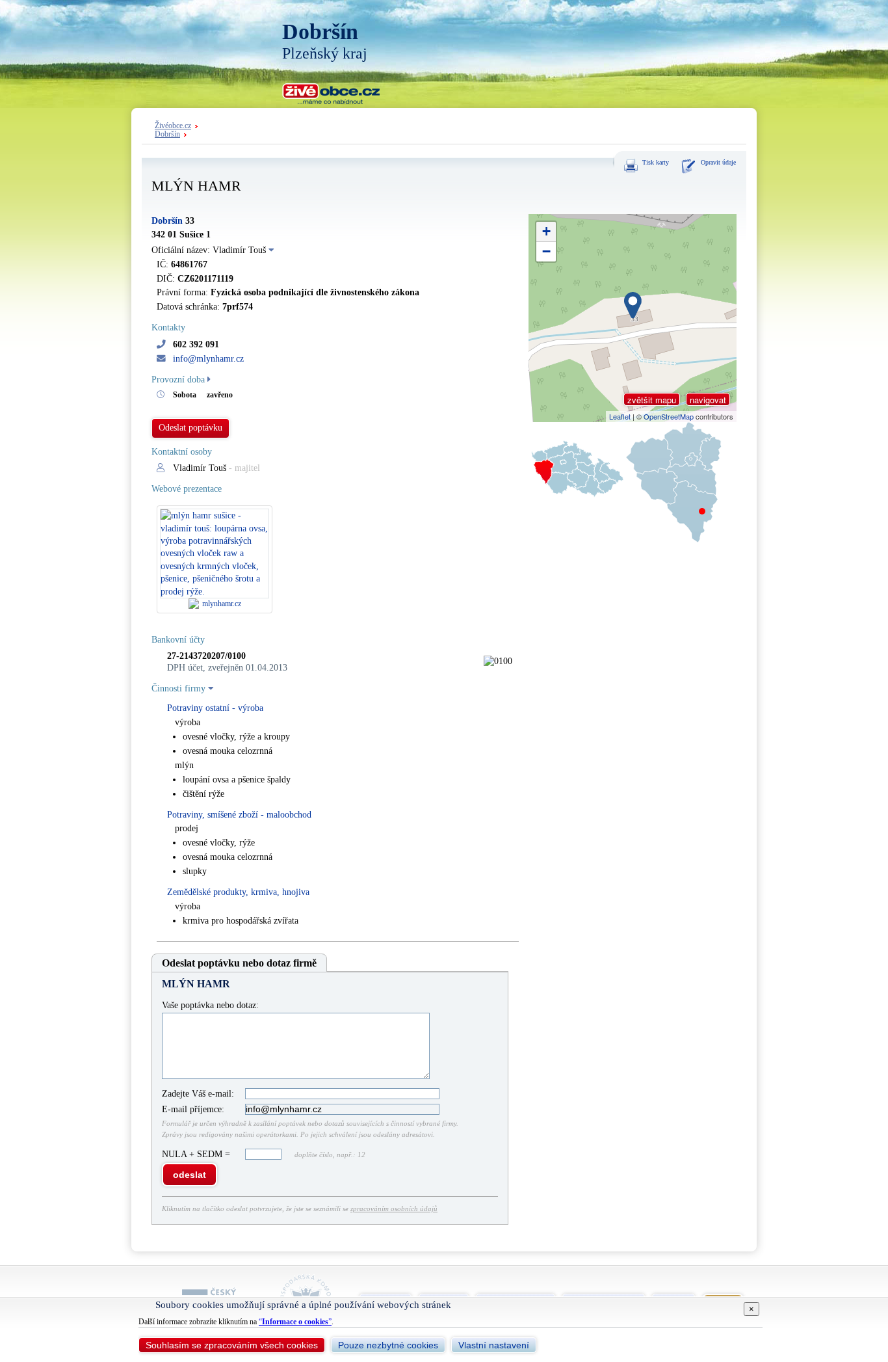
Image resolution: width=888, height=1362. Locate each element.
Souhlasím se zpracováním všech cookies (232, 1345)
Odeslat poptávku (190, 428)
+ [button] (546, 231)
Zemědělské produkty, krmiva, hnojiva (238, 892)
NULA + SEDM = (197, 1154)
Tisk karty (655, 162)
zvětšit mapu (651, 400)
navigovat (708, 400)
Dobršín (167, 134)
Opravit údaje (718, 162)
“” (295, 1321)
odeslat (189, 1174)
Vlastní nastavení (493, 1345)
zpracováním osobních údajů (393, 1208)
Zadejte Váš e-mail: (198, 1094)
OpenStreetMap (669, 416)
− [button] (546, 251)
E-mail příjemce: (193, 1109)
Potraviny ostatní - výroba (215, 708)
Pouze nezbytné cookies (388, 1345)
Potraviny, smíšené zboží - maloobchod (239, 815)
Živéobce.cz (173, 126)
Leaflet (620, 416)
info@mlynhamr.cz (208, 359)
